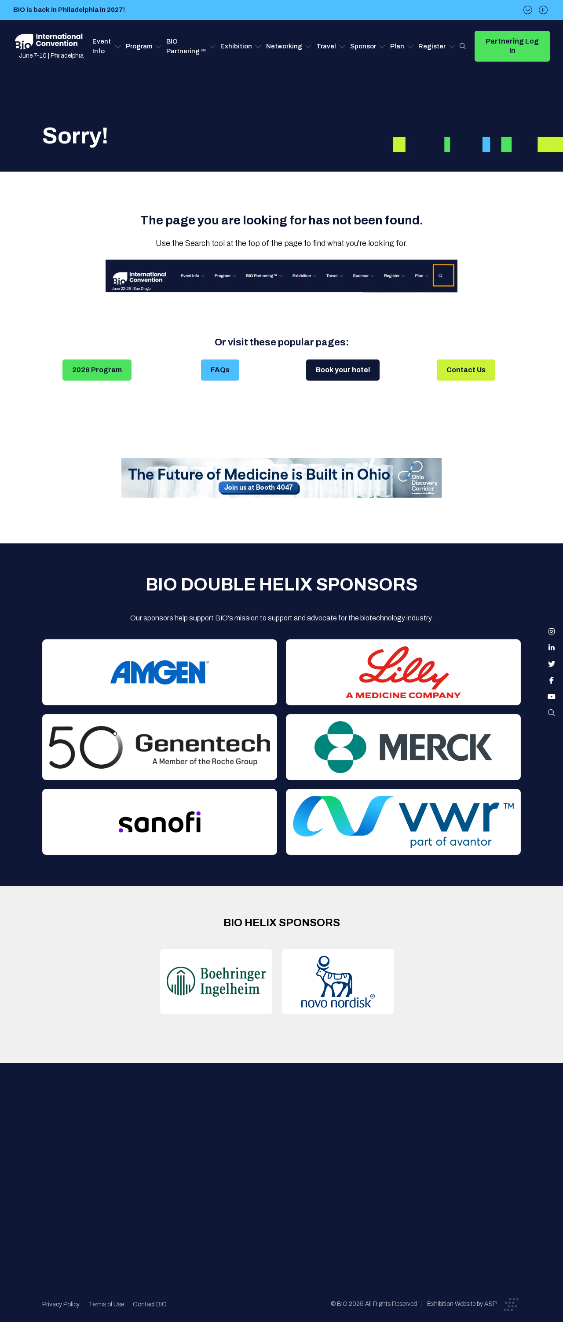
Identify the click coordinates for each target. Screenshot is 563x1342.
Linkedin (552, 648)
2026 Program (97, 370)
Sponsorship (287, 1181)
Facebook (552, 680)
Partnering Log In (512, 45)
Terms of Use (106, 1304)
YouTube (552, 696)
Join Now (168, 1163)
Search (463, 46)
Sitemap (280, 1199)
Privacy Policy (61, 1304)
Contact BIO (150, 1304)
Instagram (552, 631)
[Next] (527, 10)
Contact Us (466, 370)
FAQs (220, 370)
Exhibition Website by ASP (462, 1304)
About (164, 1128)
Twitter (552, 664)
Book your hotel (343, 370)
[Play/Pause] (543, 10)
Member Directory (182, 1146)
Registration (286, 1163)
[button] (106, 46)
